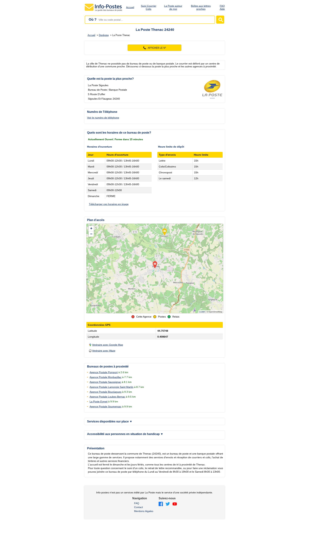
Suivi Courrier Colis (148, 7)
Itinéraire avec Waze (103, 350)
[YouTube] (175, 504)
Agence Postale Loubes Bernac (107, 396)
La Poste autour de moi (173, 7)
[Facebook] (161, 504)
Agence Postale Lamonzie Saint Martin (111, 387)
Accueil (130, 7)
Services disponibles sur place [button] (109, 421)
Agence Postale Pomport (104, 372)
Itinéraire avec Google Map (107, 344)
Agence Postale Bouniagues (105, 391)
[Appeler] (154, 47)
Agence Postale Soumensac (105, 406)
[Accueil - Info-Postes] (103, 11)
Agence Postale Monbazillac (105, 377)
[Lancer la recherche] (220, 20)
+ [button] (91, 228)
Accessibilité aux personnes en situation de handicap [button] (125, 434)
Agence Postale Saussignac (105, 382)
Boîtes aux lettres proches (201, 7)
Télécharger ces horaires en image (109, 204)
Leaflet (202, 312)
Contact (138, 507)
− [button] (91, 234)
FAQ (136, 503)
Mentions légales (143, 511)
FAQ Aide (222, 7)
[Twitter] (168, 504)
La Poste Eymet (98, 401)
